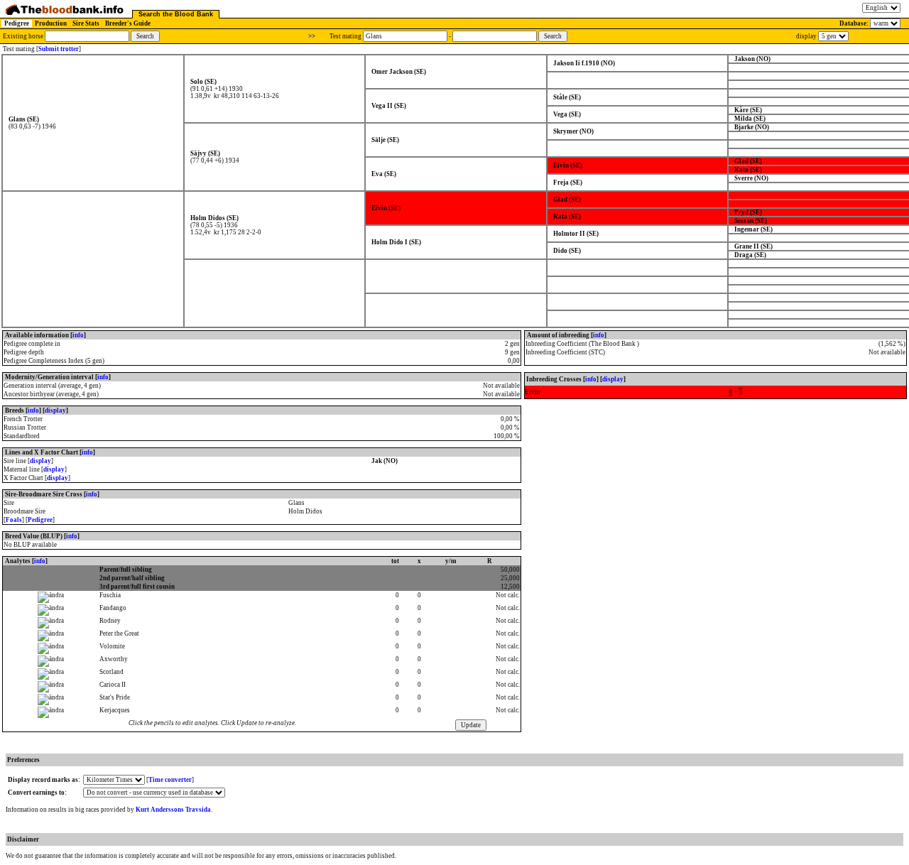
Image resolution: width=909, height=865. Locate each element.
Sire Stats (85, 23)
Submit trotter (58, 49)
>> (311, 36)
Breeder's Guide (128, 23)
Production (51, 23)
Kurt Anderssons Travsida (173, 809)
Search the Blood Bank (175, 14)
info (78, 335)
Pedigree (16, 23)
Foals (14, 519)
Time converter (170, 779)
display (55, 410)
